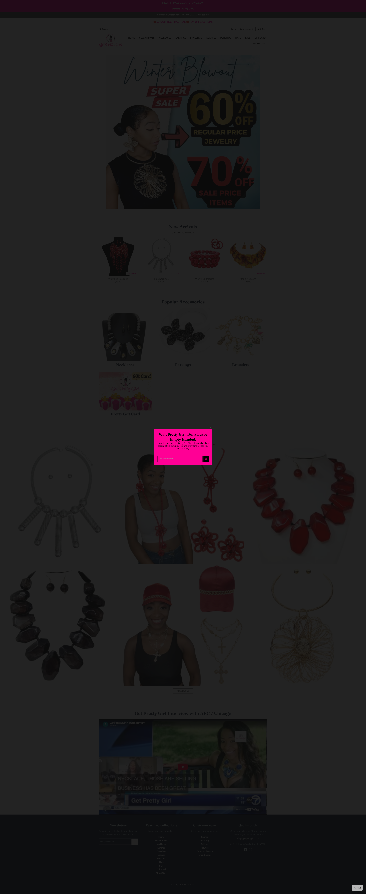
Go (206, 459)
